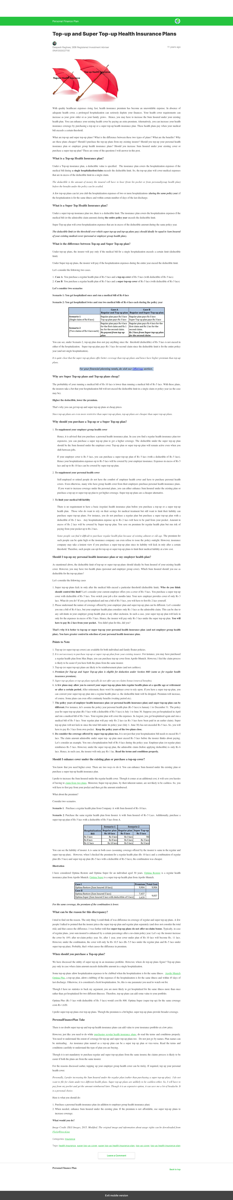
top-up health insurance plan (165, 1145)
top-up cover (142, 1145)
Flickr (55, 1131)
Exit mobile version (116, 1195)
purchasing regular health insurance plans (115, 1034)
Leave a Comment (116, 1155)
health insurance (67, 1145)
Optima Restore (152, 872)
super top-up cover (87, 1145)
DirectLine (64, 1131)
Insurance (70, 1139)
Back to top (175, 1169)
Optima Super (97, 877)
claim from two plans (76, 782)
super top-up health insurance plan (116, 1145)
